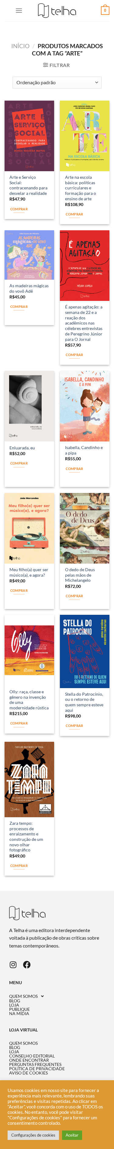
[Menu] (18, 10)
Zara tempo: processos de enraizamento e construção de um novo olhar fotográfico (26, 836)
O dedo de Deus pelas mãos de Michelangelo (80, 575)
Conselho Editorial (32, 1056)
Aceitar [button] (72, 1135)
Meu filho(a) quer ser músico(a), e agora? (28, 572)
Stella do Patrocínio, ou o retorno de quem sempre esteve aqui (84, 702)
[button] (57, 996)
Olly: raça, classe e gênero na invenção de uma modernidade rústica (29, 699)
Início (20, 45)
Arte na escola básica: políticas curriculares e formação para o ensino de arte (80, 188)
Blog (14, 1001)
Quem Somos (23, 996)
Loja (14, 1005)
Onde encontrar (29, 1060)
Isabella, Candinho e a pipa (84, 450)
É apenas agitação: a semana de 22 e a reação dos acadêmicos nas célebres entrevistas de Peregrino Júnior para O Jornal (83, 323)
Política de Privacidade (37, 1069)
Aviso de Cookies (28, 1073)
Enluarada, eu (22, 447)
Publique (19, 1009)
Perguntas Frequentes (35, 1064)
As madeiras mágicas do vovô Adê (29, 288)
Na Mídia (19, 1013)
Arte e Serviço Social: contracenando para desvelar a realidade (28, 185)
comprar (74, 214)
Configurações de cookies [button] (33, 1135)
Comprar (19, 209)
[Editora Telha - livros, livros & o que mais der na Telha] (57, 10)
